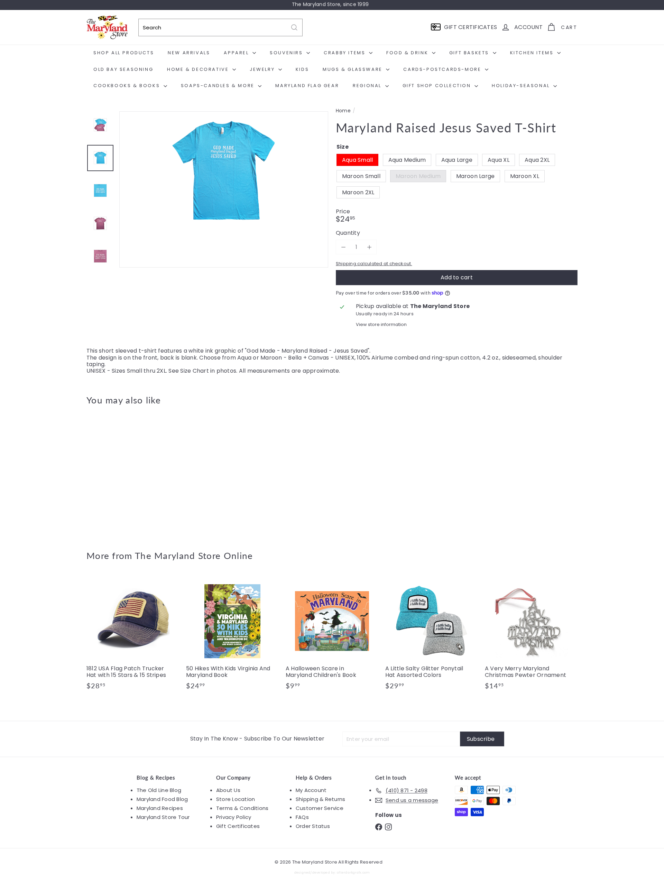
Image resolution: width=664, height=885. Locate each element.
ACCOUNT (528, 27)
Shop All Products (123, 52)
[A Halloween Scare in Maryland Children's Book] (332, 636)
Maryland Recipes (160, 808)
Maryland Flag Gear (307, 85)
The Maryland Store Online (194, 555)
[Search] (294, 27)
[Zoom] (224, 216)
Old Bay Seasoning (123, 69)
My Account (311, 790)
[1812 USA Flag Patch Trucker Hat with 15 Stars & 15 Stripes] (132, 636)
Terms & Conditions (242, 808)
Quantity (348, 233)
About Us (228, 790)
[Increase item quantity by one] (369, 247)
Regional (368, 85)
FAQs (302, 817)
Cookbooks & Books (127, 85)
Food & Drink (408, 52)
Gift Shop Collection (438, 85)
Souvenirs (287, 52)
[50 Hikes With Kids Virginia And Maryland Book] (232, 636)
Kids (302, 69)
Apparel (237, 52)
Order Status (313, 826)
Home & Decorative (199, 69)
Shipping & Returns (320, 799)
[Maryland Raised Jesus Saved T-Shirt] (124, 472)
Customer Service (319, 808)
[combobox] (220, 27)
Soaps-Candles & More (219, 85)
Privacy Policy (233, 817)
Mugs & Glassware (353, 69)
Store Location (235, 799)
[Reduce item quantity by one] (343, 247)
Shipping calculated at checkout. (374, 263)
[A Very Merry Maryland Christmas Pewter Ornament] (531, 636)
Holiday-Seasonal (522, 85)
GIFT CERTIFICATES (470, 27)
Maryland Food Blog (162, 799)
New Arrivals (189, 52)
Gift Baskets (470, 52)
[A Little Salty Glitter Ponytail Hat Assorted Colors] (431, 636)
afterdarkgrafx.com (353, 872)
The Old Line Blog (159, 790)
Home (343, 111)
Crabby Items (345, 52)
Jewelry (263, 69)
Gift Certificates (238, 826)
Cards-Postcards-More (443, 69)
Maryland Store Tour (163, 817)
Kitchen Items (532, 52)
